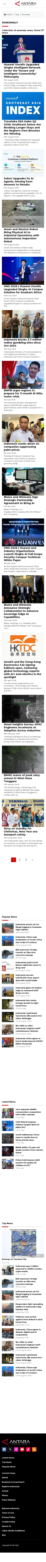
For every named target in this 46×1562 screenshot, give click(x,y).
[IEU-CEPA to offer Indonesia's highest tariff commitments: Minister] (8, 1029)
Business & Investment (13, 1482)
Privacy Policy (8, 1517)
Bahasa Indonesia (10, 1508)
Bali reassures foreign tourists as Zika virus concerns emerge (26, 952)
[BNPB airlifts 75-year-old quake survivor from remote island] (8, 1151)
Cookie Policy (8, 1522)
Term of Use (8, 1513)
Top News (7, 1223)
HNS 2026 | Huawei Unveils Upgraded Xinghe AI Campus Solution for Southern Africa (23, 289)
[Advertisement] (23, 890)
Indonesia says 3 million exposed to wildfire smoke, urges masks (29, 1269)
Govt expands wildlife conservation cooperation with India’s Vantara (28, 1112)
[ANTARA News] (25, 4)
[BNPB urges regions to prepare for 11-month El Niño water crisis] (23, 374)
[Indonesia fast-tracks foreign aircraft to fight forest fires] (8, 1004)
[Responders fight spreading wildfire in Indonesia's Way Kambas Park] (8, 1308)
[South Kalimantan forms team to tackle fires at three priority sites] (8, 1138)
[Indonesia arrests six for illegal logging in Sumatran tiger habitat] (8, 928)
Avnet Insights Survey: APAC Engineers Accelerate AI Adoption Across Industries (23, 727)
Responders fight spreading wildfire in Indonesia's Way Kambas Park (29, 1307)
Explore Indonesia (10, 1486)
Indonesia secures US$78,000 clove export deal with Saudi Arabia (27, 978)
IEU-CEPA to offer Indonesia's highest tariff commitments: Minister (28, 1028)
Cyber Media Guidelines (13, 1531)
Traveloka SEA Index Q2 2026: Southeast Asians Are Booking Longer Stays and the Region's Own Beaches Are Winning (22, 127)
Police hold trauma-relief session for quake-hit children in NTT (28, 1163)
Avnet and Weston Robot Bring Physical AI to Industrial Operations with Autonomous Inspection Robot (21, 235)
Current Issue (8, 1473)
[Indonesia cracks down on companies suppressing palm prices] (23, 428)
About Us (6, 1526)
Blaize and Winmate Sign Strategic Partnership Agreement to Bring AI (21, 500)
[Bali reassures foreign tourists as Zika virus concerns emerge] (8, 953)
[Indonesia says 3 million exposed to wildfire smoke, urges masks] (8, 1270)
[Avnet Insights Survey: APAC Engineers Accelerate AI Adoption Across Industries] (23, 708)
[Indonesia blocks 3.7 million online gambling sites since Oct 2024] (23, 324)
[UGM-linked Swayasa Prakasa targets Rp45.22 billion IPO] (8, 1126)
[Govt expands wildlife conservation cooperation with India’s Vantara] (8, 1113)
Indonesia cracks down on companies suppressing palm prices (21, 446)
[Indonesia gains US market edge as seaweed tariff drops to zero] (8, 991)
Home (9, 14)
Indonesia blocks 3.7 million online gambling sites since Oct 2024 (23, 342)
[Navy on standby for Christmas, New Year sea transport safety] (23, 813)
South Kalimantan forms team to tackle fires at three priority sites (27, 1137)
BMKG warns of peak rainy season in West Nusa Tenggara (22, 778)
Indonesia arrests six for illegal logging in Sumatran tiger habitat (29, 927)
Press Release (9, 1500)
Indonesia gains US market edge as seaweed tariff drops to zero (29, 990)
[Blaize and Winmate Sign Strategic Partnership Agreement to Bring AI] (23, 481)
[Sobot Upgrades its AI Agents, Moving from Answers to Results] (23, 163)
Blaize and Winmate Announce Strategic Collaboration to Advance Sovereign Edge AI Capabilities (21, 611)
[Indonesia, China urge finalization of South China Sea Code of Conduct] (8, 941)
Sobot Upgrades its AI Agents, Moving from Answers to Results (19, 181)
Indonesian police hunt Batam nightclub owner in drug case (28, 965)
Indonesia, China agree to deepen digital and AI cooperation (28, 1332)
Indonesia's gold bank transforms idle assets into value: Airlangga (29, 1016)
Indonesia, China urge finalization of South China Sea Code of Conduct (29, 940)
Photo (5, 1495)
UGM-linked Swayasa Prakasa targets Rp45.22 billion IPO (27, 1124)
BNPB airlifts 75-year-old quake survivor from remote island (29, 1150)
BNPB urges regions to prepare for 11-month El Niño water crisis (23, 393)
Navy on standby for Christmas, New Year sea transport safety (20, 831)
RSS (4, 1535)
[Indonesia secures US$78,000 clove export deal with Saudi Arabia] (8, 979)
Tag (17, 14)
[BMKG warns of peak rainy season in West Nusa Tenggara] (23, 759)
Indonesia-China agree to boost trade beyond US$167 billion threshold (29, 1041)
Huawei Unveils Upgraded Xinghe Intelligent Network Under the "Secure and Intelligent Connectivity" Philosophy (22, 70)
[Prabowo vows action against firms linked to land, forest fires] (8, 1320)
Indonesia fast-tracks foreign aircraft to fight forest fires (27, 1003)
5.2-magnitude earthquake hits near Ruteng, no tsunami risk (20, 1257)
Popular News (9, 917)
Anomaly (26, 14)
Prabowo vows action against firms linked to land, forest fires (29, 1319)
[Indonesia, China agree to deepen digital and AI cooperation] (8, 1333)
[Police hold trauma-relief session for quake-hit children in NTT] (8, 1163)
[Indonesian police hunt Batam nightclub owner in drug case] (8, 966)
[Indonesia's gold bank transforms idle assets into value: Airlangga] (8, 1017)
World (5, 1477)
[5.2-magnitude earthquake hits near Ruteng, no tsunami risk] (23, 1243)
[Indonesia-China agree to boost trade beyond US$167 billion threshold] (8, 1042)
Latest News (8, 1102)
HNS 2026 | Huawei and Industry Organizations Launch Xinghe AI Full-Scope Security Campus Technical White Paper (23, 554)
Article (5, 1491)
